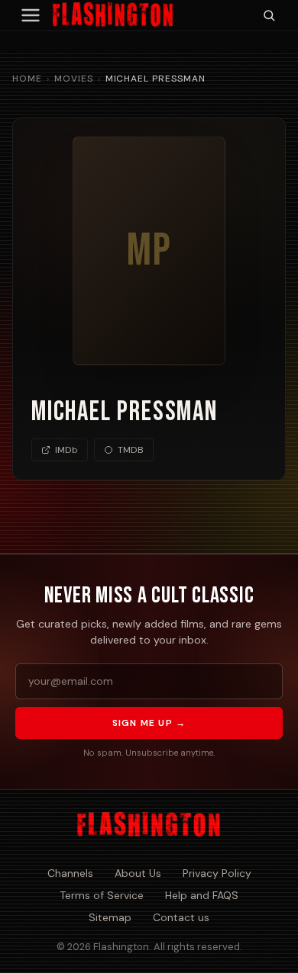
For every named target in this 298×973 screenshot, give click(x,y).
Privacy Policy (217, 873)
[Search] (269, 15)
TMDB (131, 450)
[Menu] (30, 15)
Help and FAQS (201, 895)
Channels (70, 873)
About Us (138, 873)
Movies (73, 78)
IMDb (66, 450)
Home (27, 78)
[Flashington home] (148, 825)
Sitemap (110, 917)
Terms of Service (102, 895)
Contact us (181, 917)
